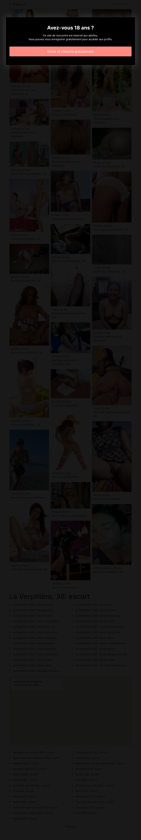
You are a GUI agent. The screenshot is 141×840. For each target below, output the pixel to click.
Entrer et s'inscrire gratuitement (70, 51)
